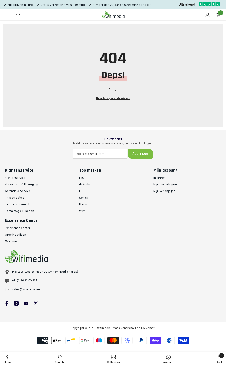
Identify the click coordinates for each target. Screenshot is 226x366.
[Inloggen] (207, 15)
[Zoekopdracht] (18, 15)
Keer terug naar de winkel (113, 98)
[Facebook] (6, 303)
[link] (59, 359)
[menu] (6, 15)
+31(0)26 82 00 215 (24, 280)
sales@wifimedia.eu (26, 289)
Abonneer (140, 153)
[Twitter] (35, 303)
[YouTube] (26, 303)
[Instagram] (16, 303)
